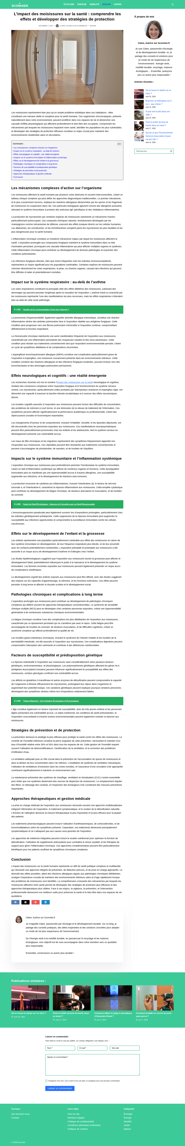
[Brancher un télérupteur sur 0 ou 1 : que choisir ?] (139, 104)
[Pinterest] (35, 902)
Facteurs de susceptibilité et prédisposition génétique (35, 167)
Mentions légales (76, 1118)
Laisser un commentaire (60, 1088)
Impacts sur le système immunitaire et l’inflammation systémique (40, 158)
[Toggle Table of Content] (118, 144)
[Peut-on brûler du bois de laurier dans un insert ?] (139, 126)
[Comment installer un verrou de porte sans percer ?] (155, 997)
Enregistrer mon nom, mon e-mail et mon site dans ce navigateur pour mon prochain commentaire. (84, 1081)
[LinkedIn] (46, 902)
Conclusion (18, 177)
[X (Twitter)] (25, 902)
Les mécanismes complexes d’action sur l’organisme (35, 148)
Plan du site (73, 1114)
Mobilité (94, 4)
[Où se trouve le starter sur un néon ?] (139, 94)
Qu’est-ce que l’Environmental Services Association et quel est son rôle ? (159, 136)
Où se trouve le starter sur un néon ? (28, 1013)
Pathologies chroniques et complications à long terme (35, 164)
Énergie (82, 4)
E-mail (83, 1048)
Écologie (69, 4)
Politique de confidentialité (81, 1121)
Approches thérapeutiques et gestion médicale (33, 174)
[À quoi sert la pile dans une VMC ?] (139, 115)
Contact (15, 1118)
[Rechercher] (173, 4)
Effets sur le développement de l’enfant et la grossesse (36, 161)
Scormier (21, 1142)
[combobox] (152, 151)
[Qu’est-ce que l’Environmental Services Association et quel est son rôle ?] (139, 136)
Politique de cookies (78, 1129)
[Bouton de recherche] (171, 151)
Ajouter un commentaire (57, 1057)
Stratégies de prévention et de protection (30, 171)
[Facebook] (15, 902)
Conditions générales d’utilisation (84, 1125)
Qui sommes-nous (20, 1114)
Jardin (117, 4)
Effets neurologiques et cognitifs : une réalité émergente (36, 154)
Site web (115, 1048)
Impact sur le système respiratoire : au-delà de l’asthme (36, 151)
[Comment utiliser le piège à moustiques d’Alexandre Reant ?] (113, 997)
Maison (106, 4)
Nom (49, 1048)
